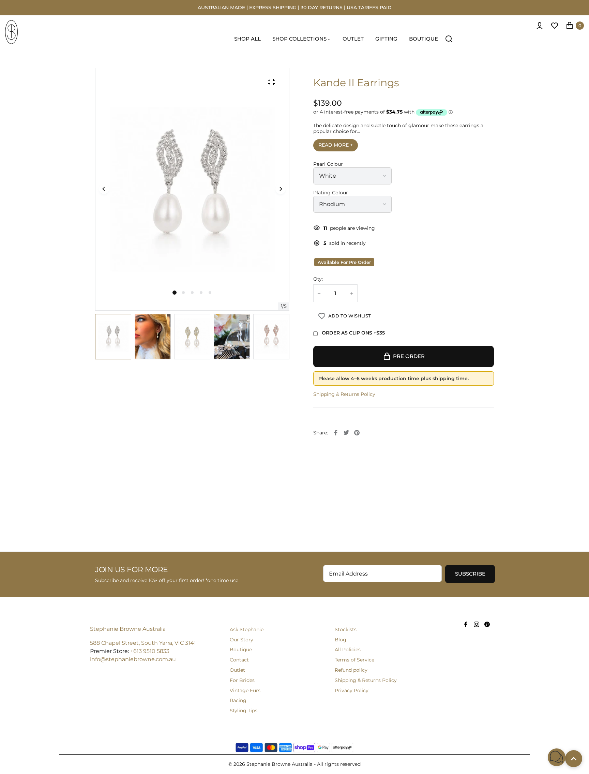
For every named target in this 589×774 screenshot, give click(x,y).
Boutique (241, 649)
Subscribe (470, 574)
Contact (239, 660)
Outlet (237, 670)
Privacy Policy (351, 690)
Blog (340, 640)
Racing (238, 700)
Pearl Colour (328, 164)
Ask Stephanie (246, 629)
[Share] (335, 432)
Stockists (346, 629)
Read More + (335, 145)
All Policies (348, 649)
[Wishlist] (554, 25)
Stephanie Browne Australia (128, 629)
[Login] (539, 25)
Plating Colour (330, 193)
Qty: (318, 279)
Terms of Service (354, 660)
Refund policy (351, 670)
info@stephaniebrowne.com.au (133, 659)
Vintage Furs (245, 690)
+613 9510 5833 (149, 651)
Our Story (241, 640)
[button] (183, 292)
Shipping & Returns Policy (344, 394)
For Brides (242, 680)
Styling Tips (243, 711)
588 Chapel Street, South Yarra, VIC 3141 (143, 643)
